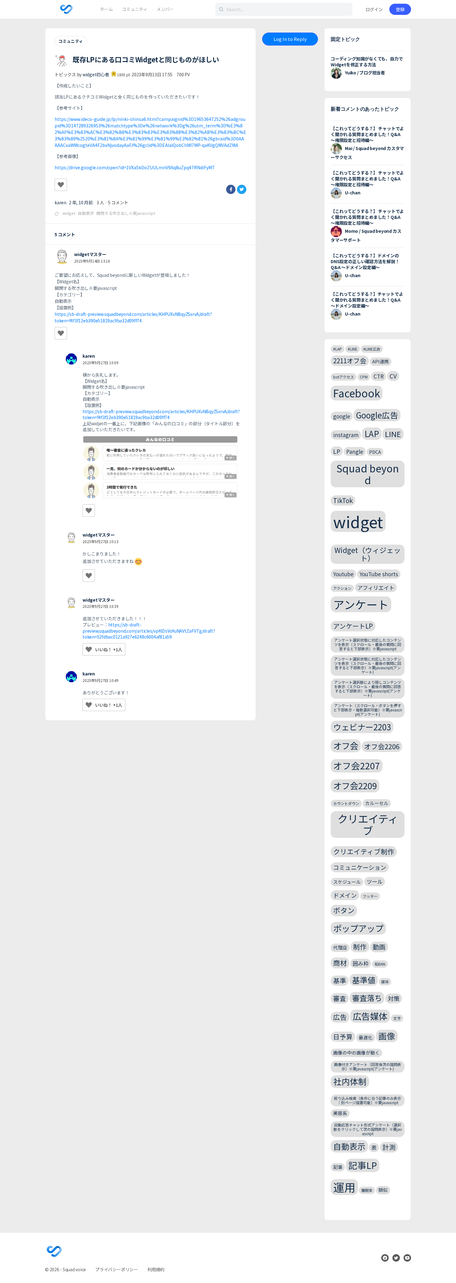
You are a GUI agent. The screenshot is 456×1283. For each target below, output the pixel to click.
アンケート (361, 604)
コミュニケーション (359, 867)
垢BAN (379, 964)
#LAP (337, 349)
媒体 (385, 981)
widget (68, 213)
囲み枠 (361, 963)
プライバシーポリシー (116, 1269)
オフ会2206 (382, 746)
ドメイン (345, 895)
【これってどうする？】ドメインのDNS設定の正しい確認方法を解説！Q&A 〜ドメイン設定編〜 (365, 261)
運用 (344, 1187)
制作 (360, 946)
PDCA (375, 452)
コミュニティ (71, 41)
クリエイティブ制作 (363, 851)
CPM (364, 376)
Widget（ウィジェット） (367, 554)
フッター (370, 896)
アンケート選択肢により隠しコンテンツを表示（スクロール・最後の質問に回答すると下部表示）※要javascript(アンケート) (367, 688)
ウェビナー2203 (362, 726)
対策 (394, 998)
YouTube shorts (379, 574)
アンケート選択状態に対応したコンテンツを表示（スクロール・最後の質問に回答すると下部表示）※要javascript (367, 644)
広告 (340, 1017)
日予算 (343, 1036)
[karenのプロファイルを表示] (71, 359)
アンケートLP (353, 625)
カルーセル (376, 803)
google (341, 416)
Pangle (354, 451)
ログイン (374, 9)
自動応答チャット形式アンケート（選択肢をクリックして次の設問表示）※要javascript (367, 1129)
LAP (371, 433)
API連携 (380, 361)
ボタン (344, 910)
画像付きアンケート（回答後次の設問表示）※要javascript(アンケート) (367, 1066)
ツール (374, 881)
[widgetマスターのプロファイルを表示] (62, 257)
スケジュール (347, 881)
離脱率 (367, 1190)
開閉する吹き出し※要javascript (125, 213)
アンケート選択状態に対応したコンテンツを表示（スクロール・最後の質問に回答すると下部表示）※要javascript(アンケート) (367, 665)
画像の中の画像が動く (356, 1052)
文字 (397, 1018)
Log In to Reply (290, 39)
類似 (383, 1190)
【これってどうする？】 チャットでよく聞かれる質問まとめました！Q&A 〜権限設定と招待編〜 (367, 134)
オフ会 (345, 745)
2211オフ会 (349, 360)
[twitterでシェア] (241, 189)
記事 (337, 1167)
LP (336, 451)
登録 (400, 9)
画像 (386, 1036)
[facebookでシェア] (230, 189)
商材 (340, 962)
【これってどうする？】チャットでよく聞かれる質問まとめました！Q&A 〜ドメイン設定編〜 (367, 300)
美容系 (340, 1113)
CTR (378, 376)
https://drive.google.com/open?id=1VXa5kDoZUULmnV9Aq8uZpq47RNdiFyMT (135, 167)
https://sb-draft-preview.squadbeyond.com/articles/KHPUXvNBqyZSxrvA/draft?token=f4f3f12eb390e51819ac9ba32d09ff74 (133, 317)
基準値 (363, 979)
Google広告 (377, 415)
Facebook (356, 393)
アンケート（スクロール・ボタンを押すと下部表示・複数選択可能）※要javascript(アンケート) (367, 710)
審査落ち (367, 997)
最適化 (366, 1037)
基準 (339, 980)
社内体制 (350, 1081)
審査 (339, 998)
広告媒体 (370, 1016)
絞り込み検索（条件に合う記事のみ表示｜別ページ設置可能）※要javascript (367, 1100)
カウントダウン (346, 803)
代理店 (340, 947)
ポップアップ (358, 928)
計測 (389, 1147)
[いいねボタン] (60, 184)
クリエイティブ (368, 824)
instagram (346, 435)
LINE (393, 433)
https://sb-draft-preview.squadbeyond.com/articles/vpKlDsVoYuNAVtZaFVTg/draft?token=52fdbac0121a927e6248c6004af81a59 (149, 631)
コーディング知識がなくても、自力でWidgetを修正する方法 (367, 61)
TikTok (343, 500)
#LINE (352, 349)
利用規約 (155, 1269)
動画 (379, 946)
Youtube (343, 574)
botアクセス (343, 376)
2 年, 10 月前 (81, 202)
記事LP (362, 1165)
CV (393, 376)
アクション (342, 588)
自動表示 (86, 213)
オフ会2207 (356, 765)
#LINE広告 (371, 349)
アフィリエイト (375, 587)
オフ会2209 (355, 785)
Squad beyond (367, 474)
